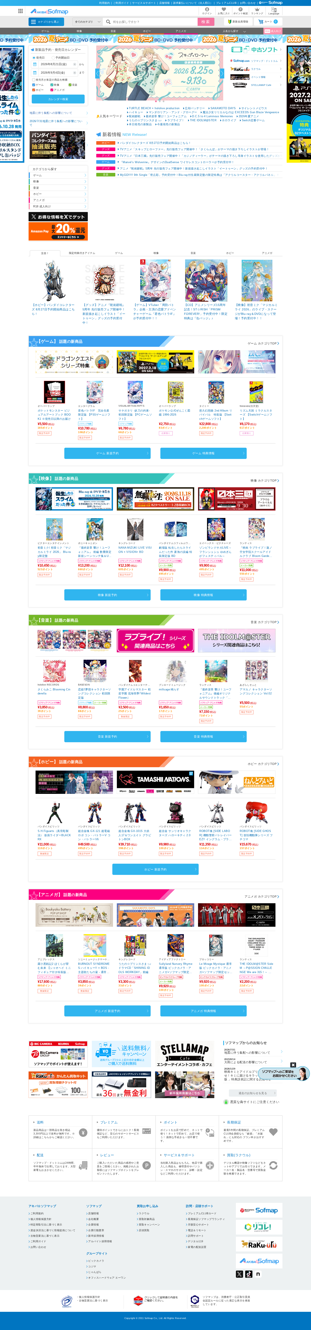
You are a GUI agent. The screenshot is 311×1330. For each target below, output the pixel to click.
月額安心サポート (198, 1224)
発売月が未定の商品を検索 (51, 79)
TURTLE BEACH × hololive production (154, 108)
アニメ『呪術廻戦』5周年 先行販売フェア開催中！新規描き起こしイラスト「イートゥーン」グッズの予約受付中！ (194, 168)
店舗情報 (164, 2)
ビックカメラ (96, 1260)
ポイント (171, 1122)
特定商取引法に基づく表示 (46, 1224)
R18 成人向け (42, 206)
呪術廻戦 (134, 116)
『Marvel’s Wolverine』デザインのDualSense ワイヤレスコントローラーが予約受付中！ (177, 162)
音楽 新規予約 (107, 736)
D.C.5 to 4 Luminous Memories (212, 116)
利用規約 (104, 2)
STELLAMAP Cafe (261, 85)
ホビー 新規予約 (155, 869)
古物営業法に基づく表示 (44, 1235)
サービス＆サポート (144, 2)
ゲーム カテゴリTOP (262, 343)
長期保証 (234, 1122)
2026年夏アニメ (249, 116)
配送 (40, 1155)
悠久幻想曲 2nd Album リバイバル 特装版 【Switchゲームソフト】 (215, 414)
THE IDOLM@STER (203, 120)
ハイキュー (136, 112)
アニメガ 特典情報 (203, 1011)
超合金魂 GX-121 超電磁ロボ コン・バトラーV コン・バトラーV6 (94, 835)
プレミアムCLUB (226, 2)
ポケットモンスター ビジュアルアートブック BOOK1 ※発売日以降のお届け (54, 414)
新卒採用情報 (96, 1235)
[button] (97, 73)
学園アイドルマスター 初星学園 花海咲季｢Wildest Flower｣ (134, 693)
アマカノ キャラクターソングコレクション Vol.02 (256, 691)
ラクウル (256, 69)
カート (270, 21)
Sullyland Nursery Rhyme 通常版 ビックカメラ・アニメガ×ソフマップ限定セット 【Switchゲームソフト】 (175, 968)
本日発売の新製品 (140, 124)
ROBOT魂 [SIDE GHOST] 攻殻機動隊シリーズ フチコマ (256, 835)
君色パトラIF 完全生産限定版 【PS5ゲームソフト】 (94, 414)
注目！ (45, 253)
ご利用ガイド (121, 2)
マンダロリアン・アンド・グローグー (173, 112)
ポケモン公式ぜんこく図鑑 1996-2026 (174, 412)
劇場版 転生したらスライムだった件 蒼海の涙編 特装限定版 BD (175, 552)
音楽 (113, 31)
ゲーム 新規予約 (107, 453)
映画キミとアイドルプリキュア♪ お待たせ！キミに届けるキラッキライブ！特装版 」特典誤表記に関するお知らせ (251, 1074)
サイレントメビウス (254, 108)
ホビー (147, 31)
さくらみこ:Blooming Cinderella (54, 691)
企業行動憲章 (96, 1230)
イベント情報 (258, 77)
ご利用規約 (37, 1213)
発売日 (40, 57)
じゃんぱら (94, 1272)
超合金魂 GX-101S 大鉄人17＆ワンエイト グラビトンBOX (134, 835)
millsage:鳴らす (169, 689)
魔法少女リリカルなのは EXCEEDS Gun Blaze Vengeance (241, 112)
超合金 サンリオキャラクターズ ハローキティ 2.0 (175, 833)
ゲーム (45, 31)
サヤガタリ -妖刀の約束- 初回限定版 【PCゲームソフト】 (135, 414)
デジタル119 (195, 1241)
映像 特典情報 (203, 595)
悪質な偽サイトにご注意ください (254, 1102)
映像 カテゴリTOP (264, 480)
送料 (40, 1122)
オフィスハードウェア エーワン (107, 1277)
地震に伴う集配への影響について (51, 112)
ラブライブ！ (175, 120)
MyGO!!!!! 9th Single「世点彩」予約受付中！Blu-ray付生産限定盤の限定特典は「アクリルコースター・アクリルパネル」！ (199, 174)
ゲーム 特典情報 (203, 453)
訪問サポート (196, 1235)
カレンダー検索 (58, 99)
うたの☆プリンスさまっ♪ (145, 120)
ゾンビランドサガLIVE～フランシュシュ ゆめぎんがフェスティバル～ (215, 552)
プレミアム (109, 1122)
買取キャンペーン (149, 1224)
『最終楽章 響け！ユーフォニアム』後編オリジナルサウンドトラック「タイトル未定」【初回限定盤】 (215, 694)
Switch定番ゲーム (253, 120)
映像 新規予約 (107, 595)
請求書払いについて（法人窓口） (193, 2)
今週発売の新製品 (168, 124)
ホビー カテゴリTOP (262, 764)
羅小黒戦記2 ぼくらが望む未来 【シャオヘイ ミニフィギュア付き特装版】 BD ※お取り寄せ (54, 968)
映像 (79, 31)
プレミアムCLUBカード (202, 1213)
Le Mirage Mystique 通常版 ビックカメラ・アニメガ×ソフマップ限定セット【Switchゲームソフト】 (216, 968)
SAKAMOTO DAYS (223, 108)
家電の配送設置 (197, 1247)
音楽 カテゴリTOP (264, 622)
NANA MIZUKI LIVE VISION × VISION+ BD (135, 549)
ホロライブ (229, 120)
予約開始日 (62, 57)
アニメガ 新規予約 (107, 1011)
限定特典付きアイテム (82, 253)
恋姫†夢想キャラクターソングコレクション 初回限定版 (94, 693)
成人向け (273, 31)
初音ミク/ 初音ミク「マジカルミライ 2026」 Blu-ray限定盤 (54, 552)
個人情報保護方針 (41, 1219)
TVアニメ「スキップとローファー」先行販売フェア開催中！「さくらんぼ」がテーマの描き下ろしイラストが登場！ (194, 149)
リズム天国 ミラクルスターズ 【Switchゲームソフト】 (256, 414)
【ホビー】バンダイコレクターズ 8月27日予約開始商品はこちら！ (53, 309)
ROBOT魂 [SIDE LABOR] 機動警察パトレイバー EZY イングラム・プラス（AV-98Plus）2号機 (215, 835)
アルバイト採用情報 (100, 1241)
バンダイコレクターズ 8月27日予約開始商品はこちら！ (155, 143)
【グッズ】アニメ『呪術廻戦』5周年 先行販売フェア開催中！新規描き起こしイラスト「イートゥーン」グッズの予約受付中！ (104, 313)
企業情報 (93, 1224)
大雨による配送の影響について (245, 1061)
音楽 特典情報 (203, 736)
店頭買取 (144, 1230)
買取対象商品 (147, 1219)
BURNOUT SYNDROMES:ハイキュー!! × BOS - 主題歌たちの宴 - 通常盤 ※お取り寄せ (94, 968)
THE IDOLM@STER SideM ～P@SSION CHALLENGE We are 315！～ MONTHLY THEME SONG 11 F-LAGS (256, 968)
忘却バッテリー (195, 108)
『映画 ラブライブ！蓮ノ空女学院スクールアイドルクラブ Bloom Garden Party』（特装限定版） (256, 552)
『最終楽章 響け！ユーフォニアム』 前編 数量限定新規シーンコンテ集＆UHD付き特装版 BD (94, 552)
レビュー (107, 1155)
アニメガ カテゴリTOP (261, 896)
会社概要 (93, 1219)
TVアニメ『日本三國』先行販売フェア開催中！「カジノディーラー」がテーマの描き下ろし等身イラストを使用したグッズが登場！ (204, 155)
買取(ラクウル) (238, 1155)
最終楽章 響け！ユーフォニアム (166, 116)
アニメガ (181, 31)
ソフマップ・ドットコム (264, 61)
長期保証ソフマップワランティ (206, 1219)
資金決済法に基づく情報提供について (52, 1230)
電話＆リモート (197, 1230)
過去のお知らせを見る (253, 1093)
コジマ (92, 1266)
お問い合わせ (248, 2)
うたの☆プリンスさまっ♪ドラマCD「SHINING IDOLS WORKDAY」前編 (134, 968)
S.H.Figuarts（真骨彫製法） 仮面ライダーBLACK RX (54, 835)
